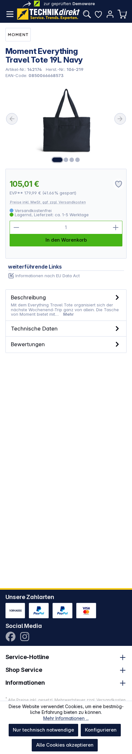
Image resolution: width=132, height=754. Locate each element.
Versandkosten (111, 700)
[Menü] (9, 14)
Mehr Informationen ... (66, 718)
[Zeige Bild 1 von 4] (57, 160)
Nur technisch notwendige (43, 730)
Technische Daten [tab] (34, 328)
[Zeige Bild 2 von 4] (66, 160)
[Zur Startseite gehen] (48, 14)
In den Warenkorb (66, 240)
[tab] (66, 305)
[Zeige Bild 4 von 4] (77, 160)
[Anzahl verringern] (16, 227)
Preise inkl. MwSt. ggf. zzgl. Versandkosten (48, 202)
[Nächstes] (120, 119)
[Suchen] (86, 14)
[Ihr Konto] (109, 14)
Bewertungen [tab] (28, 344)
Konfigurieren (101, 730)
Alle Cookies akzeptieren (65, 745)
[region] (66, 123)
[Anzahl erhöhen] (115, 227)
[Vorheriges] (12, 119)
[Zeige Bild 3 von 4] (72, 160)
